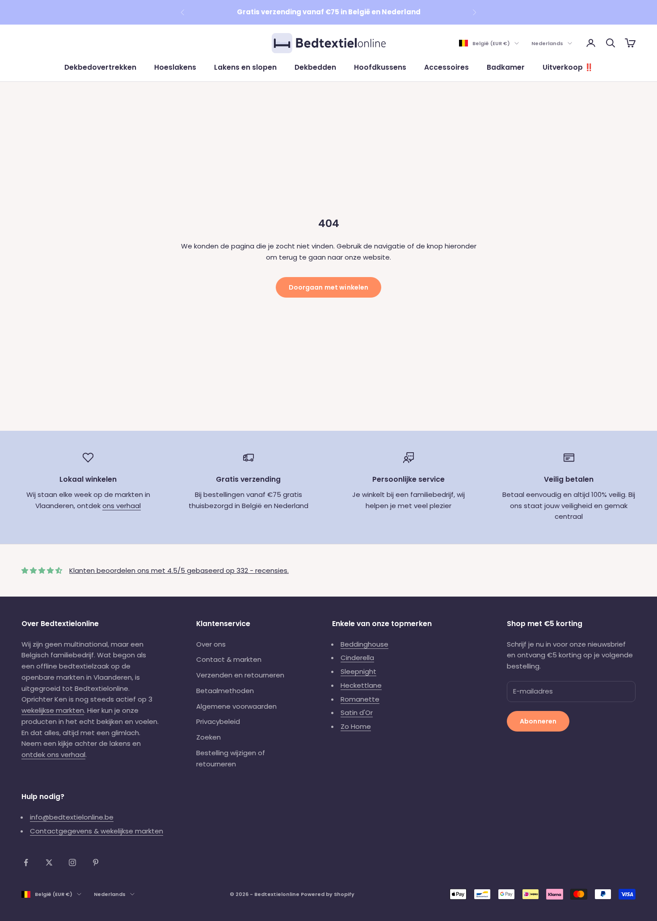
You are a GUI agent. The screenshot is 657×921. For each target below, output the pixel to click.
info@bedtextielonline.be (72, 817)
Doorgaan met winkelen (329, 287)
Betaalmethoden (225, 690)
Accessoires (446, 67)
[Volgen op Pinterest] (95, 862)
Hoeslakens (175, 67)
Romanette (360, 699)
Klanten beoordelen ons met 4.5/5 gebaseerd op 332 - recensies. (179, 570)
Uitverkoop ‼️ (568, 67)
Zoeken (208, 737)
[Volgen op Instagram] (72, 862)
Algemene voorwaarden (236, 706)
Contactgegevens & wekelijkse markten (96, 831)
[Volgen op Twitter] (49, 862)
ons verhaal (121, 505)
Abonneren (538, 721)
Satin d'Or (357, 712)
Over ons (211, 644)
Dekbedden (315, 67)
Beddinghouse (364, 644)
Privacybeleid (218, 721)
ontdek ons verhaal (53, 754)
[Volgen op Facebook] (25, 862)
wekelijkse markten (52, 710)
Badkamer (506, 67)
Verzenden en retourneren (240, 675)
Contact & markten (228, 659)
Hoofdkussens (380, 67)
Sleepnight (358, 671)
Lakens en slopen (245, 67)
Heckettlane (361, 685)
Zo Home (356, 726)
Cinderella (357, 657)
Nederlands (547, 43)
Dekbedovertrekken (100, 67)
